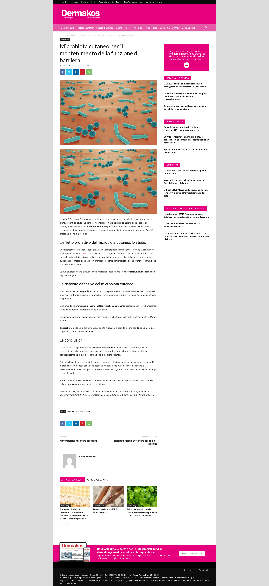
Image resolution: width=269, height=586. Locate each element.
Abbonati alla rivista (106, 2)
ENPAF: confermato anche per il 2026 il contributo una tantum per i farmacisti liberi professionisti (186, 139)
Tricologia (137, 27)
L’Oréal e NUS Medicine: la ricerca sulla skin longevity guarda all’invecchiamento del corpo (186, 193)
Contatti (93, 2)
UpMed (175, 27)
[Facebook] (62, 72)
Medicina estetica (85, 27)
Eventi (118, 2)
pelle (88, 411)
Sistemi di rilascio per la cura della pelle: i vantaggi (135, 442)
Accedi (75, 2)
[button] (206, 28)
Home (62, 35)
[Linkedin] (76, 72)
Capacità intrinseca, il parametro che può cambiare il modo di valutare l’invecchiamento (185, 96)
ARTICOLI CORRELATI (72, 479)
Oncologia (165, 27)
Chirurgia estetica (104, 27)
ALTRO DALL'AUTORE (97, 479)
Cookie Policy (204, 570)
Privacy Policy (188, 570)
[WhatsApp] (89, 72)
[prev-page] (61, 524)
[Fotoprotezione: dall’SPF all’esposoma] (108, 496)
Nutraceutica (151, 27)
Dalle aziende (188, 27)
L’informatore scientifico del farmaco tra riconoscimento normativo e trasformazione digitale (186, 236)
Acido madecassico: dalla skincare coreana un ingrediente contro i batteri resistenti (142, 512)
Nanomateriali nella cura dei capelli (78, 440)
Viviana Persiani (69, 66)
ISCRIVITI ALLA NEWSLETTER (191, 553)
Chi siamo (84, 2)
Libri (141, 2)
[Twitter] (69, 72)
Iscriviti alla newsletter (154, 2)
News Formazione (130, 2)
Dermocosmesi (123, 27)
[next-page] (66, 524)
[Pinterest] (82, 72)
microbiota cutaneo (75, 411)
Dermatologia (67, 27)
